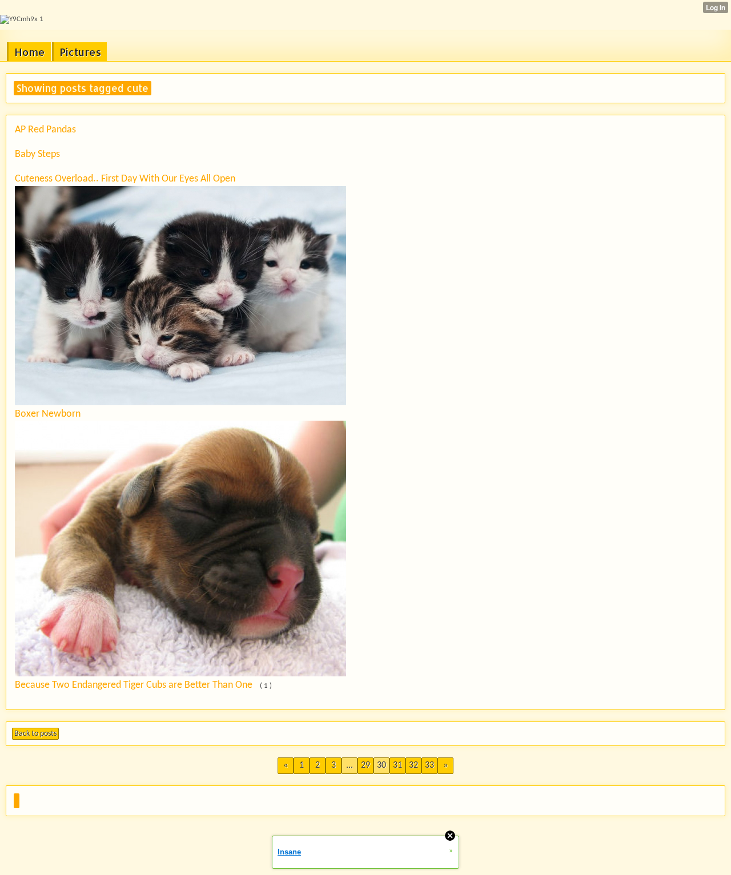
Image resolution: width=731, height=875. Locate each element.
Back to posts (35, 733)
